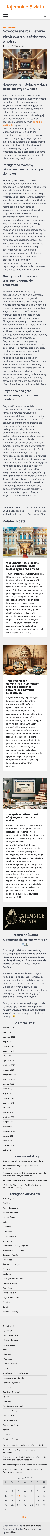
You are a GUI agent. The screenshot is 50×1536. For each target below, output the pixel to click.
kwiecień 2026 (9, 1046)
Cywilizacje (7, 1203)
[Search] (45, 16)
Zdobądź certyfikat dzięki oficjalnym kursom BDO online (22, 817)
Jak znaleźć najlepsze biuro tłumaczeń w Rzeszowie (25, 1180)
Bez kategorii (9, 27)
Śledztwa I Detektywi (11, 1264)
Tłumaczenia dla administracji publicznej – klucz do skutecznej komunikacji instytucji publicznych (22, 687)
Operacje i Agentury (11, 1255)
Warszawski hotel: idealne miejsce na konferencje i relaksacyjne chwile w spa (22, 566)
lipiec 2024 (7, 1141)
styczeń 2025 (8, 1112)
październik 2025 (10, 1075)
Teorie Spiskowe (10, 1293)
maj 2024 (7, 1150)
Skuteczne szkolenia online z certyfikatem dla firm (24, 1161)
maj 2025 (7, 1093)
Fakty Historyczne (10, 1208)
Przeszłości (7, 1260)
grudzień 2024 (9, 1117)
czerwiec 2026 (9, 1037)
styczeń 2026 (8, 1061)
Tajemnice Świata (25, 6)
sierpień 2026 (8, 1028)
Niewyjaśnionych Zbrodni (13, 1250)
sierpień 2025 (8, 1084)
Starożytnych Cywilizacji (13, 1279)
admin (7, 46)
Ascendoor (29, 1529)
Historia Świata (9, 1217)
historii (5, 1222)
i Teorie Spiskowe (10, 1236)
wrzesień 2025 (9, 1079)
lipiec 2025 (7, 1089)
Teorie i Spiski (8, 1288)
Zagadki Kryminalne (11, 1297)
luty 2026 (7, 1056)
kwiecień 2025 (9, 1098)
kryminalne (7, 1241)
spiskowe (7, 1274)
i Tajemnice (7, 1232)
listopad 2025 (8, 1070)
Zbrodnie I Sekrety (10, 1312)
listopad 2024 (8, 1122)
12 (19, 1495)
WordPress (12, 1532)
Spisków (6, 1269)
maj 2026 (7, 1042)
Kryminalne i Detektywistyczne (15, 1246)
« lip (23, 1516)
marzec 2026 (8, 1051)
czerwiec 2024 (9, 1145)
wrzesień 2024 (9, 1131)
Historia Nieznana (10, 1213)
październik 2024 (10, 1127)
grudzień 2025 (9, 1065)
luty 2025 (7, 1108)
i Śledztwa (7, 1227)
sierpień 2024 (8, 1136)
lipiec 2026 (7, 1032)
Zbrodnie (6, 1302)
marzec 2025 (8, 1103)
